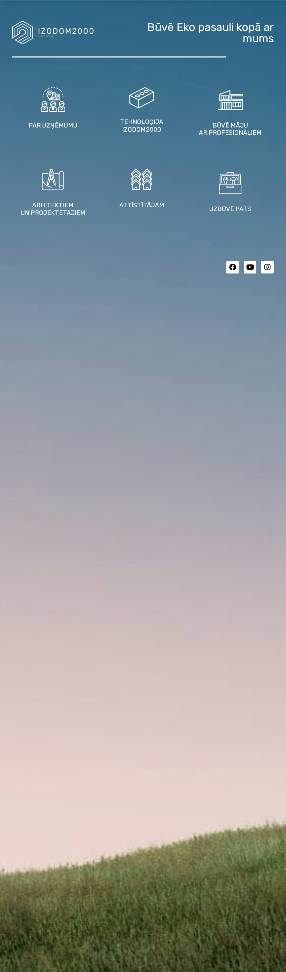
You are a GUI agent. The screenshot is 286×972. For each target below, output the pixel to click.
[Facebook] (232, 267)
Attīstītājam (141, 205)
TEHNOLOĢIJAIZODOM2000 (141, 125)
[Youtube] (250, 267)
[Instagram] (267, 267)
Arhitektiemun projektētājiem (53, 209)
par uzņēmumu (53, 125)
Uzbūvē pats (230, 209)
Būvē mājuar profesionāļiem (230, 129)
